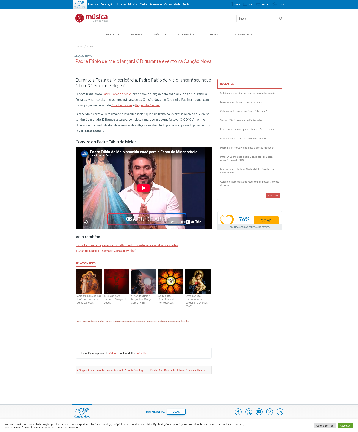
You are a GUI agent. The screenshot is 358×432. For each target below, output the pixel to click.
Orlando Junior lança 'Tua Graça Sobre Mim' (243, 111)
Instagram (270, 412)
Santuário (155, 4)
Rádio (265, 4)
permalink (141, 353)
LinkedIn (280, 412)
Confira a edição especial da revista (250, 227)
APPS (237, 4)
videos (90, 46)
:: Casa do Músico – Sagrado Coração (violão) (106, 250)
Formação (186, 34)
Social (186, 4)
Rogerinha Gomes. (147, 105)
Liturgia (212, 34)
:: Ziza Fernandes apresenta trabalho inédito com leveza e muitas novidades (127, 245)
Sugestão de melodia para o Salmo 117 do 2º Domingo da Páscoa (110, 371)
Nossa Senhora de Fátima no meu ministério (243, 138)
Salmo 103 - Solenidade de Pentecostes (241, 120)
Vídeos (113, 353)
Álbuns (136, 34)
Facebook (238, 412)
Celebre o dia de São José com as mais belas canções (248, 93)
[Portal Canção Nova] (80, 4)
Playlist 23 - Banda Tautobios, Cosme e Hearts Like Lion (177, 371)
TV (250, 4)
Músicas (160, 34)
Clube (143, 4)
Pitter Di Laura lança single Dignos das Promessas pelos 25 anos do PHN (247, 158)
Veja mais (273, 195)
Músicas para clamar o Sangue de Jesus (241, 102)
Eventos (93, 4)
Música (132, 4)
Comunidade (172, 4)
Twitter (249, 412)
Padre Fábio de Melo (116, 94)
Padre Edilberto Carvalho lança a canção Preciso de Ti (248, 147)
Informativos (241, 34)
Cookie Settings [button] (325, 425)
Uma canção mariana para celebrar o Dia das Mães (247, 129)
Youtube (259, 412)
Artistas (112, 34)
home (80, 46)
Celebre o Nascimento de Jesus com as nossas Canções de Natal (249, 183)
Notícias (121, 4)
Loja (281, 4)
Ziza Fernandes (121, 105)
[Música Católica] (179, 19)
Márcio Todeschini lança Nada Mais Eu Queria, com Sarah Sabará (247, 171)
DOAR (176, 412)
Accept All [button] (345, 425)
